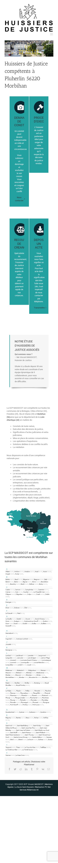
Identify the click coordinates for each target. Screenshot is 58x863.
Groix (7, 621)
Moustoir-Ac (33, 677)
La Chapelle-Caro (39, 592)
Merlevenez (40, 673)
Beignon (37, 579)
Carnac (8, 592)
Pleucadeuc (24, 693)
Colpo (29, 594)
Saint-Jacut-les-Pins (28, 728)
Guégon (16, 621)
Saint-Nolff (13, 732)
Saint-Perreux (26, 732)
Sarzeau (49, 737)
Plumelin (13, 702)
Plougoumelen (20, 698)
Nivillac (27, 683)
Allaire (8, 571)
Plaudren (48, 691)
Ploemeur (13, 695)
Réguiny (8, 718)
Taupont (8, 747)
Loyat (29, 665)
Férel (18, 613)
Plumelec (34, 700)
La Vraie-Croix (20, 755)
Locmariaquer (46, 660)
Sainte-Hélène (37, 737)
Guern (16, 623)
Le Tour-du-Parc (30, 747)
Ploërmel (45, 695)
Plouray (12, 700)
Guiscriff (8, 626)
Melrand (18, 673)
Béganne (26, 579)
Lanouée (20, 658)
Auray (17, 574)
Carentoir (41, 589)
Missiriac (29, 675)
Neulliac (17, 683)
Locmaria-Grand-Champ (28, 660)
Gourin (28, 619)
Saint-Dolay (37, 725)
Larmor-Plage (45, 658)
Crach (38, 594)
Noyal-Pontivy (20, 685)
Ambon (17, 571)
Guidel (25, 623)
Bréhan (31, 584)
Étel (25, 608)
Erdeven (17, 608)
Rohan (36, 718)
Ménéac (29, 673)
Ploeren (34, 695)
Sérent (20, 739)
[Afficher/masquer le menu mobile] (51, 34)
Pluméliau (45, 700)
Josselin (8, 644)
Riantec (18, 718)
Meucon (18, 675)
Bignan (25, 582)
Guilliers (43, 623)
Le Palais (8, 691)
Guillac (34, 623)
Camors (17, 589)
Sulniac (40, 739)
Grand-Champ (40, 619)
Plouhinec (45, 698)
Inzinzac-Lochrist (22, 639)
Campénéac (29, 589)
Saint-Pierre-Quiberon (13, 735)
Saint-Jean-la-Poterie (23, 730)
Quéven (21, 712)
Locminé (13, 662)
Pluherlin (23, 700)
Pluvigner (46, 702)
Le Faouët (9, 613)
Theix (18, 747)
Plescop (12, 693)
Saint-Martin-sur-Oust (42, 730)
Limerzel (13, 660)
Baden (8, 579)
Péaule (18, 691)
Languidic (9, 658)
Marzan (43, 670)
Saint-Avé (9, 725)
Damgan (8, 602)
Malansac (9, 670)
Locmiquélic (25, 662)
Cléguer (8, 594)
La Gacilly (9, 619)
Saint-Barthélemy (22, 725)
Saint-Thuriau (29, 735)
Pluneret (35, 702)
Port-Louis (35, 705)
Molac (39, 675)
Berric (16, 582)
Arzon (45, 571)
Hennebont (9, 633)
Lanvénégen (32, 658)
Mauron (8, 673)
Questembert (10, 712)
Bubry (41, 584)
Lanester (30, 655)
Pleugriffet (36, 693)
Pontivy (25, 705)
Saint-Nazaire (28, 787)
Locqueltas (9, 665)
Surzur (50, 739)
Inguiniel (8, 639)
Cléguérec (19, 594)
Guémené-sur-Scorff (31, 621)
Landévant (19, 655)
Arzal (36, 571)
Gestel (19, 619)
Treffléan (43, 747)
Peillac (27, 691)
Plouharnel (33, 698)
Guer (7, 623)
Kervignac (9, 650)
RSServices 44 (33, 790)
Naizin (8, 683)
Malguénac (32, 670)
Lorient (20, 665)
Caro (16, 592)
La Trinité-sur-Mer (11, 750)
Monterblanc (10, 677)
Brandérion (44, 582)
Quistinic (43, 712)
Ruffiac (45, 718)
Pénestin (37, 691)
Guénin (45, 621)
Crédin (47, 594)
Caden (8, 589)
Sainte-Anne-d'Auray (21, 737)
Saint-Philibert (40, 732)
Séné (11, 739)
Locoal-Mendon (39, 662)
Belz (45, 579)
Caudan (26, 592)
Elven (7, 608)
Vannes (8, 755)
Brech (23, 584)
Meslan (8, 675)
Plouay (8, 698)
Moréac (21, 677)
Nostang (37, 683)
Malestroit (20, 670)
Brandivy (13, 584)
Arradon (27, 571)
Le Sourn (30, 739)
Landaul (8, 655)
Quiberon (32, 712)
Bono (34, 582)
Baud (16, 579)
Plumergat (24, 702)
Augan (8, 574)
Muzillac (45, 677)
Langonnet (42, 655)
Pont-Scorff (14, 705)
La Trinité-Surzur (27, 750)
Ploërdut (24, 695)
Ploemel (47, 693)
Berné (7, 582)
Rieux (27, 718)
